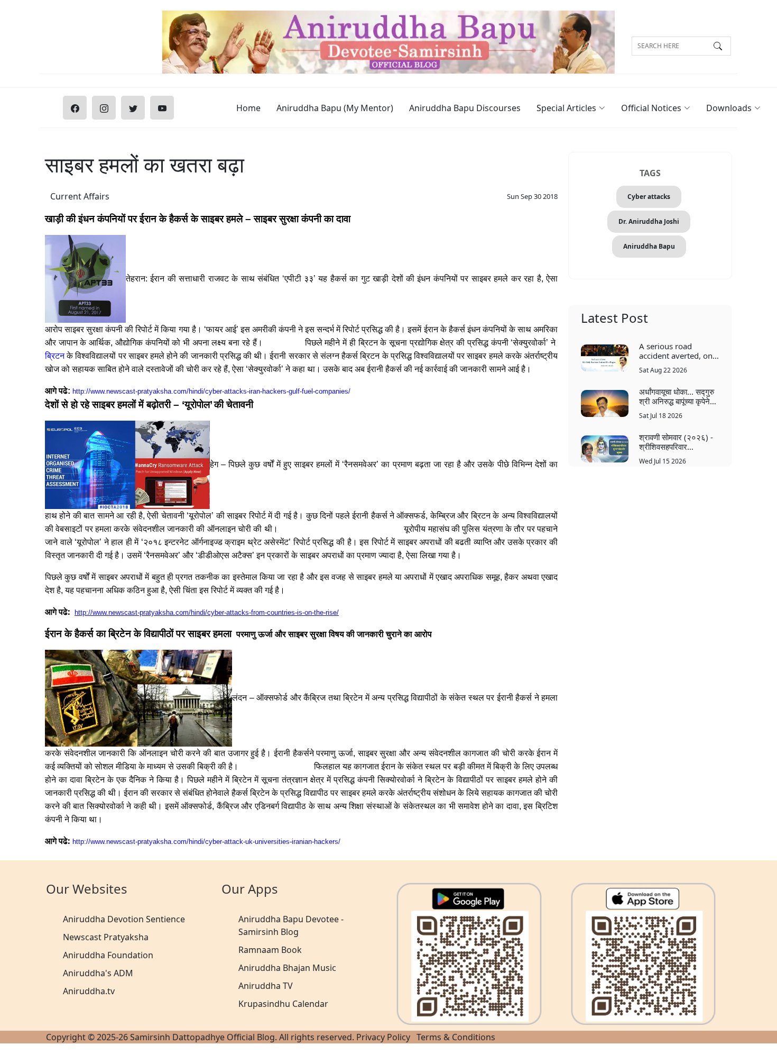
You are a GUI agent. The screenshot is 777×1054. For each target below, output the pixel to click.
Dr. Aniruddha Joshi (648, 221)
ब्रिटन (54, 355)
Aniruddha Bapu (649, 246)
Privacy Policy (383, 1037)
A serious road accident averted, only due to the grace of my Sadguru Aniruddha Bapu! (679, 350)
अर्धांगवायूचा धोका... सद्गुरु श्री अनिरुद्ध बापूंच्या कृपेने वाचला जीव (676, 396)
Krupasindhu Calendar (283, 1004)
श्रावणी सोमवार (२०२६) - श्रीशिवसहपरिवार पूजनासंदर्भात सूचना (676, 441)
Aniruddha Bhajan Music (287, 968)
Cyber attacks (648, 196)
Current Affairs (79, 196)
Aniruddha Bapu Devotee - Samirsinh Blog (291, 925)
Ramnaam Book (270, 950)
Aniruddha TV (265, 986)
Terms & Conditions (456, 1037)
